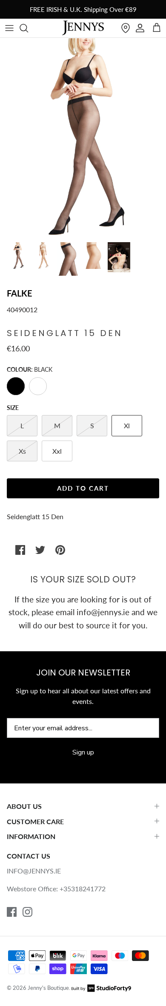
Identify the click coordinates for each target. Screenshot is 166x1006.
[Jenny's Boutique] (83, 28)
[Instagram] (27, 912)
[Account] (140, 28)
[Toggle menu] (9, 28)
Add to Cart (83, 488)
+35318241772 (83, 888)
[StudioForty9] (101, 987)
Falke (19, 293)
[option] (83, 137)
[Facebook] (12, 912)
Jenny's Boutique (48, 987)
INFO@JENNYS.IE (34, 871)
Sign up (83, 752)
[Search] (28, 28)
